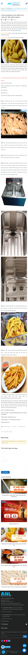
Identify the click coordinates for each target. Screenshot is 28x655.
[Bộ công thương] (6, 647)
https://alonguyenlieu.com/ (10, 417)
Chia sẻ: (2, 431)
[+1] (11, 431)
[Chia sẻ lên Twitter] (7, 431)
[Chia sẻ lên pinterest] (9, 431)
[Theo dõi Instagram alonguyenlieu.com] (7, 641)
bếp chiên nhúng (7, 426)
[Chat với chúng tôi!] (24, 650)
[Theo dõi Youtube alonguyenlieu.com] (4, 641)
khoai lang (14, 426)
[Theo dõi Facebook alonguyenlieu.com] (2, 641)
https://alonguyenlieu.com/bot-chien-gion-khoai (11, 398)
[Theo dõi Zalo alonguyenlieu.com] (9, 641)
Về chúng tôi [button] (4, 624)
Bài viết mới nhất (6, 477)
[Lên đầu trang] (24, 642)
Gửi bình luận (5, 472)
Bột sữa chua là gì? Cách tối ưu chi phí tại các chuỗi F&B (14, 587)
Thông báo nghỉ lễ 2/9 (14, 523)
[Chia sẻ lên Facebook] (5, 431)
